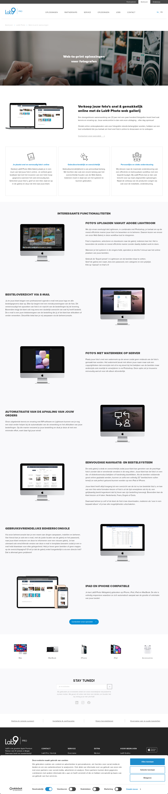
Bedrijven (144, 2)
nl (158, 12)
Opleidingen (103, 12)
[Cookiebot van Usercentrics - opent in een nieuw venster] (16, 789)
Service (87, 12)
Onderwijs (156, 2)
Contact (131, 12)
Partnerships (70, 12)
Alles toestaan (147, 762)
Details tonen (132, 789)
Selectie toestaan (147, 770)
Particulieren (131, 2)
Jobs (118, 12)
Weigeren (147, 778)
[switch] (72, 789)
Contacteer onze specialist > (91, 136)
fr (161, 12)
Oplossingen (51, 12)
